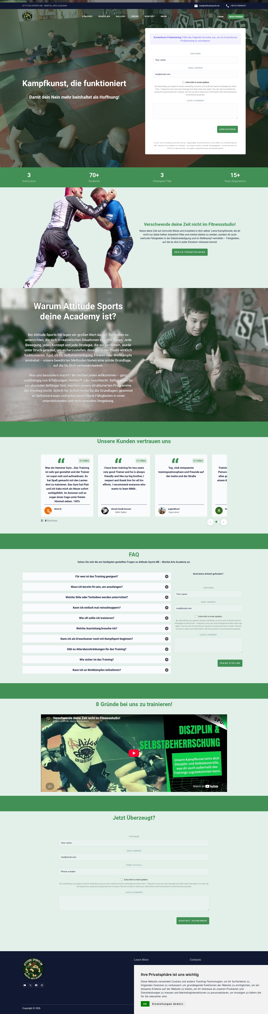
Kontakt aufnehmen (193, 921)
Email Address (195, 68)
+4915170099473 (238, 5)
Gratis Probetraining (189, 252)
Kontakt (150, 16)
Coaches (87, 16)
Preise (135, 16)
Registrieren (236, 17)
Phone (134, 865)
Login (220, 17)
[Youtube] (24, 985)
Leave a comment (195, 101)
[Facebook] (36, 985)
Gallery (120, 16)
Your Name (195, 54)
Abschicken (227, 129)
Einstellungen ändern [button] (167, 1004)
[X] (30, 985)
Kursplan (104, 16)
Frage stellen (230, 663)
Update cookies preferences (13, 1)
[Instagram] (42, 985)
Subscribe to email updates (197, 82)
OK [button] (145, 1004)
